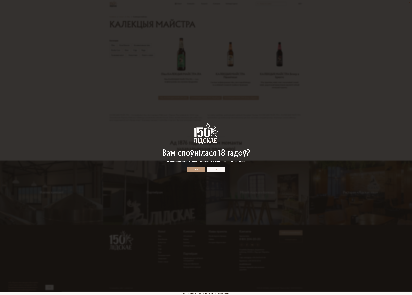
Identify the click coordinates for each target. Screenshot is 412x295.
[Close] (409, 2)
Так (196, 170)
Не (216, 170)
